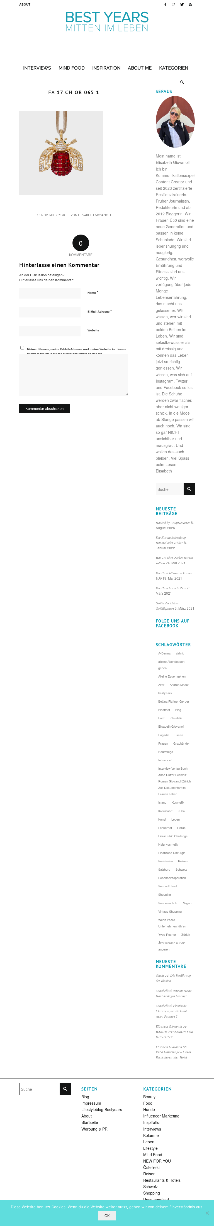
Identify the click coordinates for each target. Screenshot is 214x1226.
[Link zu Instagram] (174, 4)
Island (162, 802)
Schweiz (181, 869)
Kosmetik (178, 802)
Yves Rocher (167, 934)
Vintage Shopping (170, 911)
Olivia (160, 975)
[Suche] (182, 82)
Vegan (187, 903)
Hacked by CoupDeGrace (173, 522)
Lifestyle (150, 1148)
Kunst (162, 819)
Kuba (181, 811)
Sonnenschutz (168, 903)
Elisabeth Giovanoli (94, 215)
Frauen (163, 743)
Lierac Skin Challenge (173, 836)
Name (92, 292)
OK (107, 1216)
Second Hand (167, 886)
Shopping (164, 894)
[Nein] (207, 1213)
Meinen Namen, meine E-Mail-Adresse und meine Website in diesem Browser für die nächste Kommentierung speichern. (76, 351)
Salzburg (164, 869)
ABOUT (24, 4)
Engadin (163, 735)
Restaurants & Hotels (162, 1180)
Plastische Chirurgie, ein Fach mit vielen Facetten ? (171, 1010)
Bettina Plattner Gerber (173, 701)
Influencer (165, 760)
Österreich (152, 1167)
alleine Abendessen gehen (171, 664)
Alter (161, 684)
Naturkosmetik (168, 844)
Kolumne (151, 1135)
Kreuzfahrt (165, 811)
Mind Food (152, 1154)
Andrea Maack (179, 684)
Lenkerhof (165, 827)
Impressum (91, 1103)
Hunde (149, 1109)
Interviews (152, 1129)
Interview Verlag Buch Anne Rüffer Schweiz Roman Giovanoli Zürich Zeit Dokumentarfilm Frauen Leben (174, 781)
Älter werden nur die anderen (171, 946)
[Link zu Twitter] (182, 4)
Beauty (149, 1096)
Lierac (181, 827)
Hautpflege (165, 751)
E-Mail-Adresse (99, 311)
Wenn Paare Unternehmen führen (172, 922)
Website (93, 330)
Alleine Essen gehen (172, 676)
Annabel (161, 990)
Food (147, 1103)
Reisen (183, 861)
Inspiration (152, 1122)
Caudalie (176, 718)
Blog (178, 709)
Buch (161, 718)
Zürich (185, 934)
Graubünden (181, 743)
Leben (175, 819)
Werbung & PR (94, 1129)
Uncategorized (156, 1199)
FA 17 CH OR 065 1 (73, 92)
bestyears (165, 693)
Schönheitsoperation (172, 877)
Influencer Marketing (161, 1116)
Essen (178, 735)
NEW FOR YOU (157, 1161)
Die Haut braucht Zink (171, 588)
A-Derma (164, 653)
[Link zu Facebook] (165, 4)
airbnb (180, 653)
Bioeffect (164, 709)
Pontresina (165, 861)
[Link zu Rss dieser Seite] (190, 4)
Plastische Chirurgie (171, 852)
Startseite (89, 1122)
